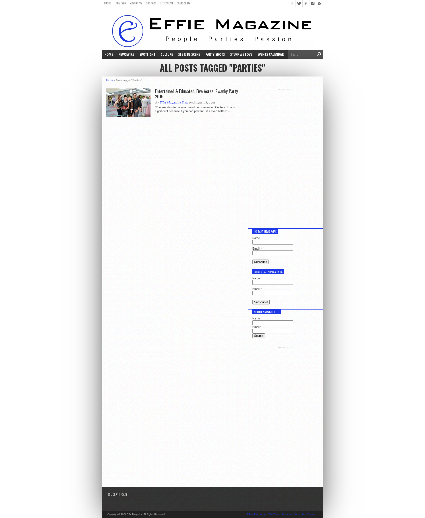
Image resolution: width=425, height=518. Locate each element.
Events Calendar (270, 54)
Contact (151, 3)
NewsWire (126, 54)
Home (108, 54)
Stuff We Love (241, 54)
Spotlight (147, 54)
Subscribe (183, 3)
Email (257, 248)
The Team (121, 3)
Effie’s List (166, 3)
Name (256, 238)
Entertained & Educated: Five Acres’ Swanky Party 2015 (196, 93)
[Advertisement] (285, 156)
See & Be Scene (189, 54)
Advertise (136, 3)
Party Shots (215, 54)
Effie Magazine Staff (173, 102)
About (108, 3)
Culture (167, 54)
